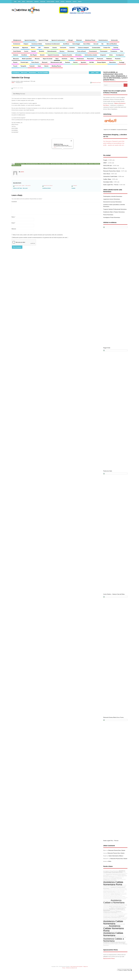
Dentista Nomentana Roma (113, 873)
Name (13, 217)
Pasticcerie (100, 58)
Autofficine (66, 43)
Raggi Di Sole (106, 347)
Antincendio (114, 40)
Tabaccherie (112, 62)
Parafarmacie (80, 58)
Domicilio (41, 51)
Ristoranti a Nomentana (120, 890)
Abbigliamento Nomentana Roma (113, 874)
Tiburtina (36, 1)
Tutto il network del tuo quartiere (76, 966)
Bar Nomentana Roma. (115, 919)
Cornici (26, 51)
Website (14, 228)
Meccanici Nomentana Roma (32, 163)
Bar (102, 43)
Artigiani (26, 43)
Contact (74, 1)
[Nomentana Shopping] (51, 13)
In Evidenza (15, 72)
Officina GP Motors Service (110, 168)
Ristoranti (44, 62)
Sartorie (75, 62)
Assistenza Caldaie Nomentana (113, 922)
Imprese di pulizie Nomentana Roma (118, 904)
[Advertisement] (86, 25)
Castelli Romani (50, 1)
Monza (23, 1)
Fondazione (114, 51)
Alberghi (70, 40)
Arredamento (16, 43)
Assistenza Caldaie (37, 43)
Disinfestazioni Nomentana (116, 898)
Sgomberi (83, 62)
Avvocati (96, 43)
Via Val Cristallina (43, 72)
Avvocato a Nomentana (108, 876)
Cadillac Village (107, 179)
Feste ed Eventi (81, 51)
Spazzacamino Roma (109, 958)
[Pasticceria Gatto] (115, 350)
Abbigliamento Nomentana (109, 911)
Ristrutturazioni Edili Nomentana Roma (115, 897)
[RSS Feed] (125, 1)
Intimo (111, 55)
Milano (57, 1)
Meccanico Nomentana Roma (68, 163)
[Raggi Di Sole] (115, 227)
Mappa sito (85, 966)
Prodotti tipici (24, 62)
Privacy (80, 1)
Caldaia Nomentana (114, 916)
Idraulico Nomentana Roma (115, 906)
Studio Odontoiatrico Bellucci (116, 855)
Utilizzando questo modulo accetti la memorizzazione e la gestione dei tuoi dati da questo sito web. (40, 237)
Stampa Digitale (101, 62)
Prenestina (68, 1)
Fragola (105, 160)
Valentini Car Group (58, 144)
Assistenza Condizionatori (52, 43)
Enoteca (62, 51)
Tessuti (15, 66)
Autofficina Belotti (46, 188)
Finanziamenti (93, 51)
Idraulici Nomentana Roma (109, 892)
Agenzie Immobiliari (30, 40)
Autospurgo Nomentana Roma (109, 890)
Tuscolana (42, 1)
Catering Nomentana (122, 937)
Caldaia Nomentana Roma (116, 893)
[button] (63, 150)
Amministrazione (103, 40)
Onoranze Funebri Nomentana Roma (119, 889)
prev (92, 72)
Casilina (62, 1)
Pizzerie (15, 62)
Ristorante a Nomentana (113, 937)
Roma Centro (30, 1)
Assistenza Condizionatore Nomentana (112, 912)
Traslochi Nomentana (115, 913)
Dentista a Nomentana (114, 888)
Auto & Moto (86, 43)
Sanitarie (67, 62)
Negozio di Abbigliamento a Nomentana (117, 910)
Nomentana (32, 72)
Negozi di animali (47, 58)
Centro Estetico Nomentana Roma (114, 886)
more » (55, 147)
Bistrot (33, 47)
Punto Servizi (35, 62)
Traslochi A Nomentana (112, 918)
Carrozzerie (63, 47)
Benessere (16, 47)
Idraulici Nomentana (122, 875)
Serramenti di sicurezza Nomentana (112, 201)
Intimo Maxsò (106, 173)
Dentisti (33, 51)
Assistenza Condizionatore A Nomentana (114, 888)
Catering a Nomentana (107, 889)
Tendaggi (121, 62)
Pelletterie (109, 58)
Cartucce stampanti (83, 47)
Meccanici (16, 58)
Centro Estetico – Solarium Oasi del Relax (114, 594)
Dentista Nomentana (123, 888)
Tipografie (23, 66)
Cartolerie (72, 47)
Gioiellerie (24, 55)
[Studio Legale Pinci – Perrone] (115, 720)
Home (15, 1)
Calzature (46, 47)
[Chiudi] (71, 141)
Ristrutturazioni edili (56, 62)
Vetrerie (46, 66)
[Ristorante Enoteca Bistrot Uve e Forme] (115, 597)
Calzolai (54, 47)
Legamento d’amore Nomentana (111, 199)
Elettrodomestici (51, 51)
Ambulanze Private (90, 40)
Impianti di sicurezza (53, 55)
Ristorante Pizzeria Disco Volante (111, 171)
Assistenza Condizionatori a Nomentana (114, 909)
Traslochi (32, 66)
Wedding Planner (56, 66)
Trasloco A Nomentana (121, 879)
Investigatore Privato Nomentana (111, 217)
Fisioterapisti (103, 51)
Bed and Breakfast (112, 43)
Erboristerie (71, 51)
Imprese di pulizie (67, 55)
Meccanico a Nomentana (94, 163)
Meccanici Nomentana (20, 163)
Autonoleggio (76, 43)
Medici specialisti (27, 58)
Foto (121, 51)
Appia (19, 1)
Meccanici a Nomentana (44, 163)
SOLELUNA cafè (107, 165)
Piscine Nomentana (108, 214)
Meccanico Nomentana (56, 163)
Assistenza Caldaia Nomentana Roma (113, 883)
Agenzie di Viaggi (43, 40)
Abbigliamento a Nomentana (109, 879)
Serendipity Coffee (108, 182)
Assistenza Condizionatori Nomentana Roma (114, 871)
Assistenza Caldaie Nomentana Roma (113, 928)
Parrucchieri (90, 58)
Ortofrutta (64, 58)
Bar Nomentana (123, 919)
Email (13, 223)
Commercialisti (96, 47)
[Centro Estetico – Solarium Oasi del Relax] (115, 474)
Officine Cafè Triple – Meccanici (20, 188)
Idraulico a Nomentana (116, 907)
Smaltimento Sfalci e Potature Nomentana (114, 212)
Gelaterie (15, 55)
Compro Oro (106, 47)
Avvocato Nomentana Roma (109, 880)
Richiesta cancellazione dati (71, 967)
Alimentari (79, 40)
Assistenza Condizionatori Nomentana (114, 942)
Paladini (73, 188)
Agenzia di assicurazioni (58, 40)
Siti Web (91, 62)
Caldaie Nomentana (107, 904)
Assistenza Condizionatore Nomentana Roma (113, 916)
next (97, 72)
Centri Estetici (17, 51)
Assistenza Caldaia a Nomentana (113, 940)
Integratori (103, 55)
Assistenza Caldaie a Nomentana (113, 901)
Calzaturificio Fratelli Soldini (110, 176)
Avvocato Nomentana (117, 878)
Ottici (71, 58)
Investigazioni (120, 55)
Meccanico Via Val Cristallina (82, 163)
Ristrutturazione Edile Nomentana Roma (111, 896)
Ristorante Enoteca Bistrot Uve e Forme (113, 717)
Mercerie (37, 58)
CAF (39, 47)
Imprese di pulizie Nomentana (116, 895)
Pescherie (117, 58)
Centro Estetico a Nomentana (115, 931)
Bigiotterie (25, 47)
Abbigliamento (17, 40)
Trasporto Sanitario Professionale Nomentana (115, 209)
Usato (39, 66)
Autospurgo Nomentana (119, 876)
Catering (115, 47)
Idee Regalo (33, 55)
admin (13, 82)
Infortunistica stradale (91, 55)
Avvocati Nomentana (107, 878)
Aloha (109, 861)
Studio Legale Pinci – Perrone (110, 184)
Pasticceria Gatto (107, 471)
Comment (14, 201)
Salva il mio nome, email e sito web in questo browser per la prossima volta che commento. (38, 234)
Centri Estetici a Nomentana (120, 941)
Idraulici (42, 55)
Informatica (78, 55)
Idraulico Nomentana (115, 894)
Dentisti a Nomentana (113, 875)
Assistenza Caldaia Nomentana (113, 934)
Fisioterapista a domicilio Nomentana (112, 196)
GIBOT (105, 162)
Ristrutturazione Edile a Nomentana (115, 915)
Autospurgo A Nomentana (114, 905)
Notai (57, 58)
